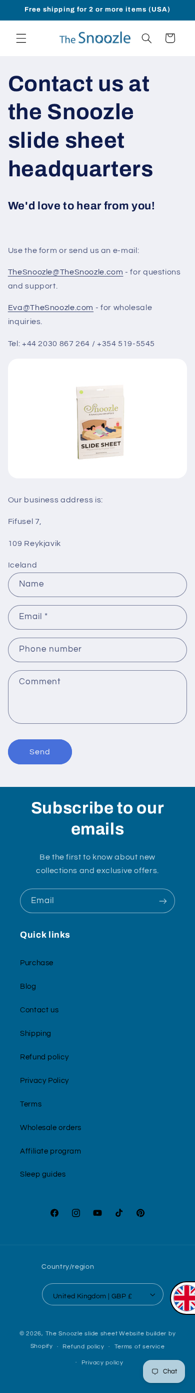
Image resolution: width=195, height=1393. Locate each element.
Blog (28, 986)
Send (40, 752)
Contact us (39, 1010)
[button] (21, 38)
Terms (31, 1104)
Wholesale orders (51, 1128)
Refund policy (44, 1057)
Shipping (36, 1033)
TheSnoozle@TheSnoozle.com (66, 272)
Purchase (37, 963)
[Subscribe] (163, 901)
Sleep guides (43, 1174)
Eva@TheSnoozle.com (51, 308)
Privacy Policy (44, 1080)
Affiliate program (51, 1151)
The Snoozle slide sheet (82, 1333)
